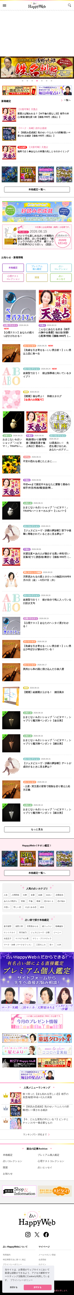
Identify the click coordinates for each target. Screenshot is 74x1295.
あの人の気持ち (10, 901)
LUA (59, 945)
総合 (42, 907)
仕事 (25, 895)
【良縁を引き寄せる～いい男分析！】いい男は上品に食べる (47, 352)
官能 (23, 901)
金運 (33, 895)
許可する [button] (37, 1287)
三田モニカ (41, 945)
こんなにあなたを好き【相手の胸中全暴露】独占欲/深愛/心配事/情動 (54, 332)
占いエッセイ (60, 277)
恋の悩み (61, 901)
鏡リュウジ (47, 926)
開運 (37, 277)
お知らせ (8, 1173)
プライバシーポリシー (12, 1264)
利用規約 (6, 1255)
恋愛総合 (59, 895)
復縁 (38, 901)
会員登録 (42, 1260)
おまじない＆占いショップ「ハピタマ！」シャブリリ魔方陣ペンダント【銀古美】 (47, 811)
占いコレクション (61, 267)
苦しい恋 (17, 907)
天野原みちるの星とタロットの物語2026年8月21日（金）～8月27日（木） (47, 578)
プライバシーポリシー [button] (21, 1280)
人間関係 (15, 895)
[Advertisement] (37, 33)
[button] (22, 80)
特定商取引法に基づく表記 (14, 1260)
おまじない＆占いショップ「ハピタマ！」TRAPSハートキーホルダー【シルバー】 (46, 509)
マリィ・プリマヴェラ (42, 938)
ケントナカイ (9, 932)
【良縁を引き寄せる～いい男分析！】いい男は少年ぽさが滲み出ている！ (47, 648)
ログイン (42, 1264)
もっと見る (37, 829)
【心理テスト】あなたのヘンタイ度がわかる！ (46, 625)
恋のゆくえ (49, 901)
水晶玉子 (7, 938)
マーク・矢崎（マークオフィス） (18, 945)
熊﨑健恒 (59, 926)
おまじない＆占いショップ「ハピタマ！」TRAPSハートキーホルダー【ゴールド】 (13, 446)
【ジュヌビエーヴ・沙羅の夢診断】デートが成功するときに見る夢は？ (47, 765)
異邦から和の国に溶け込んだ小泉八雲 (43, 669)
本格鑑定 (13, 268)
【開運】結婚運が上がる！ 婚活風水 (43, 692)
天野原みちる (32, 926)
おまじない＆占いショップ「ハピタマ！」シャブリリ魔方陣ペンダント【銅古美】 (47, 742)
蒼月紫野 (7, 926)
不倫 (31, 901)
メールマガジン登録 (47, 1255)
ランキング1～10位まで (37, 1134)
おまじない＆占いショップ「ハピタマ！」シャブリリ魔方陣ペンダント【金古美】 (47, 719)
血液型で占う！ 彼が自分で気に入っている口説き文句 (47, 601)
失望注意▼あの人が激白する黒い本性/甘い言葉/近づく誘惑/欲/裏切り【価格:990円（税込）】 (47, 555)
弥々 (51, 945)
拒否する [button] (14, 1287)
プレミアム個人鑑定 (37, 267)
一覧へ (65, 100)
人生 (6, 895)
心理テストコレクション (13, 277)
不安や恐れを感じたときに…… (40, 461)
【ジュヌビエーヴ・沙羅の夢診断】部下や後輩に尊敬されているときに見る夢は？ (47, 532)
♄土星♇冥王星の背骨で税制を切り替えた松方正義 (46, 788)
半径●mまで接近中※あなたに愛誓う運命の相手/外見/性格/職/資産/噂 (46, 486)
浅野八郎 (19, 926)
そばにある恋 (30, 907)
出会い (49, 895)
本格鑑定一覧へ (37, 189)
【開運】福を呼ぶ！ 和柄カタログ (42, 396)
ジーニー (57, 932)
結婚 (40, 895)
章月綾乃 (23, 932)
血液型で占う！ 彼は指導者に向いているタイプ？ (47, 375)
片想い (6, 907)
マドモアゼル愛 (22, 938)
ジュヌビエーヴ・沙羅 (40, 932)
